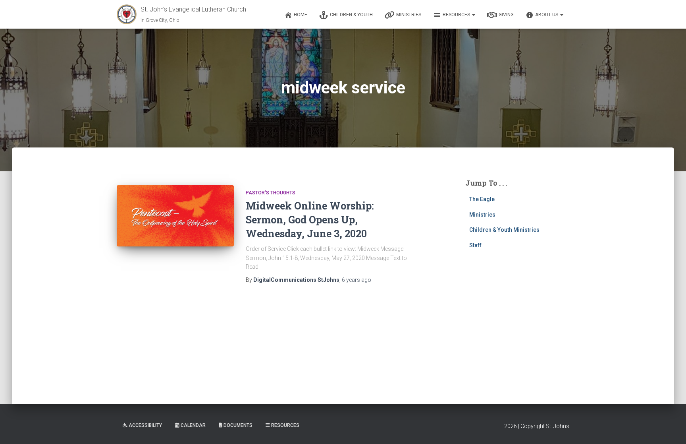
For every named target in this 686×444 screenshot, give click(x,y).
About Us (547, 14)
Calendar (193, 425)
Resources (457, 14)
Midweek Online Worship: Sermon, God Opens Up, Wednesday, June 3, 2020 (310, 219)
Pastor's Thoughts (270, 193)
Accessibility (145, 425)
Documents (238, 425)
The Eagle (482, 199)
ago (356, 280)
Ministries (408, 14)
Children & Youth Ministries (504, 230)
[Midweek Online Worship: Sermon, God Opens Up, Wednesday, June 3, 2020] (175, 215)
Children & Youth (351, 14)
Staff (475, 245)
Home (300, 14)
